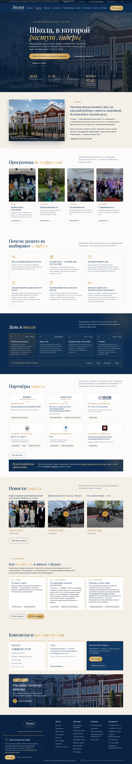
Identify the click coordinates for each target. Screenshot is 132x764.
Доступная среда (97, 731)
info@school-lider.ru (18, 653)
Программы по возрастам (84, 56)
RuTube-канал (16, 660)
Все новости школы (19, 541)
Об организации (96, 725)
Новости (95, 8)
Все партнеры (17, 455)
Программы (59, 728)
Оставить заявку (36, 616)
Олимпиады (77, 752)
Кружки (78, 8)
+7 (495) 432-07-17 (114, 725)
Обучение (47, 8)
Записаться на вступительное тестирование (49, 56)
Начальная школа (79, 730)
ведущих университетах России (93, 464)
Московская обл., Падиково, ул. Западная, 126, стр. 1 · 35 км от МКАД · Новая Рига (35, 2)
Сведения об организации (81, 139)
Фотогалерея (59, 741)
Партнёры (103, 8)
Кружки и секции (78, 743)
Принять (10, 757)
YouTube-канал (16, 663)
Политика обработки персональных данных (62, 760)
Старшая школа (78, 737)
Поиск (82, 2)
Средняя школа (78, 733)
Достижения (56, 8)
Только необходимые (24, 757)
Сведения (30, 8)
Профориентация (68, 8)
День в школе (59, 731)
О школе (39, 8)
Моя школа (111, 2)
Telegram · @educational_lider (21, 656)
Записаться (116, 8)
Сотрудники (59, 734)
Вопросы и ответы (39, 63)
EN (122, 2)
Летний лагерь (87, 8)
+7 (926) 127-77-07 (68, 2)
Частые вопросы (17, 616)
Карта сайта (95, 740)
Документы (94, 728)
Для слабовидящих (97, 2)
